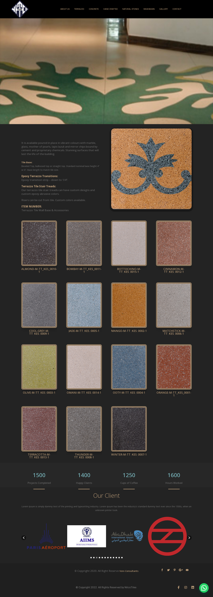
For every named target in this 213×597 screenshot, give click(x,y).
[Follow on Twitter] (168, 569)
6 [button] (105, 558)
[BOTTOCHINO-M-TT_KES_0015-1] (129, 265)
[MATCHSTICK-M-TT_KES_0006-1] (174, 327)
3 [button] (97, 558)
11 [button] (119, 558)
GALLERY (163, 9)
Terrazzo (79, 9)
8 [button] (111, 558)
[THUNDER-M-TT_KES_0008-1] (84, 451)
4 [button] (99, 558)
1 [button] (91, 558)
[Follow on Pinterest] (174, 569)
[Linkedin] (193, 587)
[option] (46, 536)
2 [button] (94, 558)
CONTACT (176, 9)
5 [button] (102, 558)
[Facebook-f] (179, 587)
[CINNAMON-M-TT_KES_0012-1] (174, 265)
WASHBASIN (149, 9)
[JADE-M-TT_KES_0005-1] (84, 327)
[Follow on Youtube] (187, 569)
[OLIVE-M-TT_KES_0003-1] (39, 389)
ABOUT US (65, 9)
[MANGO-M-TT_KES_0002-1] (129, 327)
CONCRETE (94, 9)
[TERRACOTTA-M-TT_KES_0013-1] (39, 451)
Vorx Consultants (128, 570)
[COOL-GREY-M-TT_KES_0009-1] (39, 327)
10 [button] (116, 558)
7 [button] (108, 558)
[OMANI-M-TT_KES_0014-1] (84, 389)
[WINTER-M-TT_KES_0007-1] (129, 451)
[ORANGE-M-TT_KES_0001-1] (174, 389)
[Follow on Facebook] (162, 569)
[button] (23, 537)
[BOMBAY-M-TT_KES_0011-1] (84, 265)
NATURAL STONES (130, 9)
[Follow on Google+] (180, 569)
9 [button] (113, 558)
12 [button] (122, 558)
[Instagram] (186, 587)
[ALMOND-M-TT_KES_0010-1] (39, 265)
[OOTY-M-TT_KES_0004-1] (129, 389)
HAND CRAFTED (110, 9)
